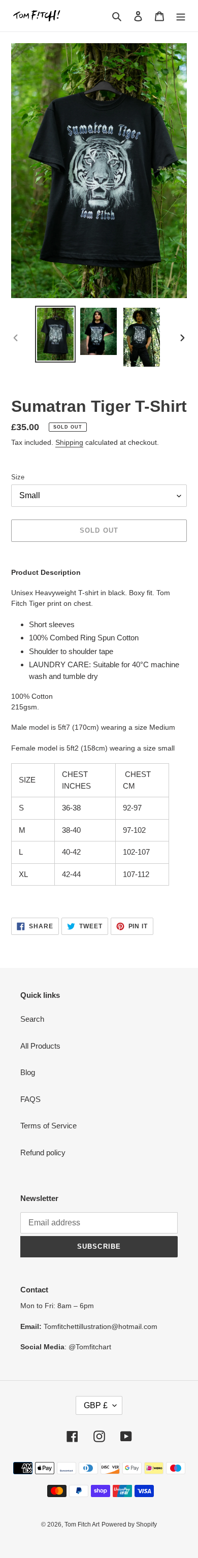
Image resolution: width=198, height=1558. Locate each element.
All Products (40, 1046)
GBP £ (96, 1405)
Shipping (69, 442)
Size (17, 477)
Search (32, 1019)
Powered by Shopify (129, 1524)
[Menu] (180, 16)
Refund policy (42, 1152)
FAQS (30, 1099)
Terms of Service (48, 1125)
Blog (27, 1072)
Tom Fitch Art (82, 1524)
